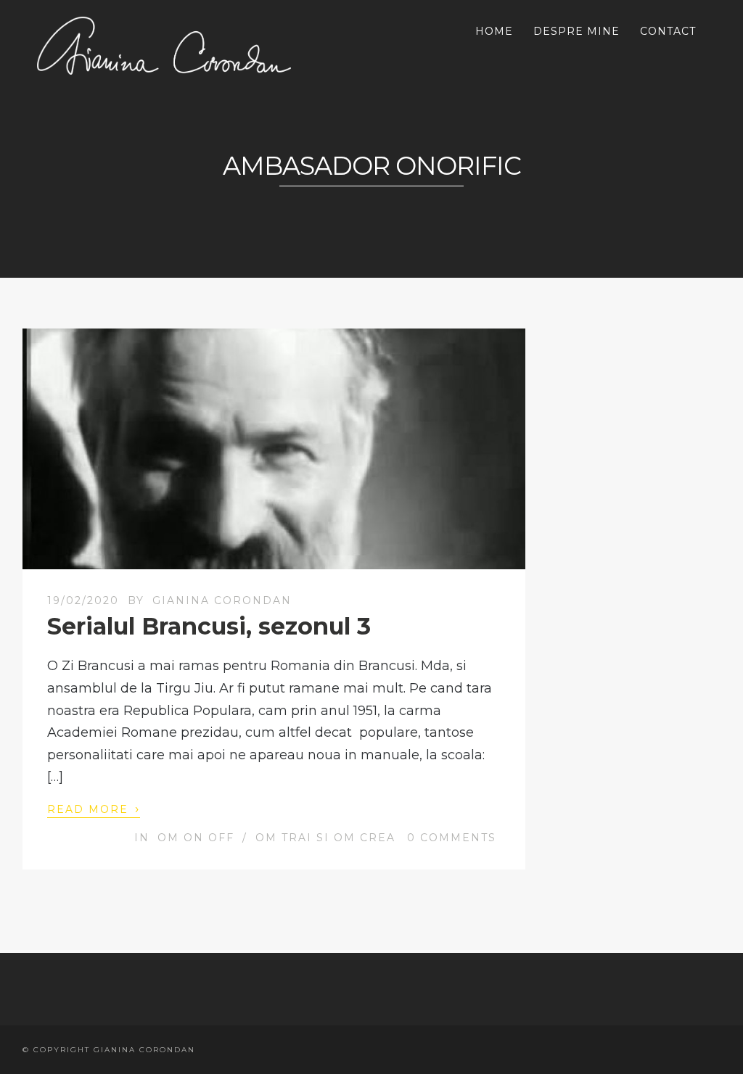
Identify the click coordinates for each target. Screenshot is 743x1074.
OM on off (195, 837)
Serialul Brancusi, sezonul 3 (209, 626)
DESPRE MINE (576, 31)
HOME (494, 31)
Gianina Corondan (222, 600)
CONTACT (668, 31)
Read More (93, 809)
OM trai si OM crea (325, 837)
